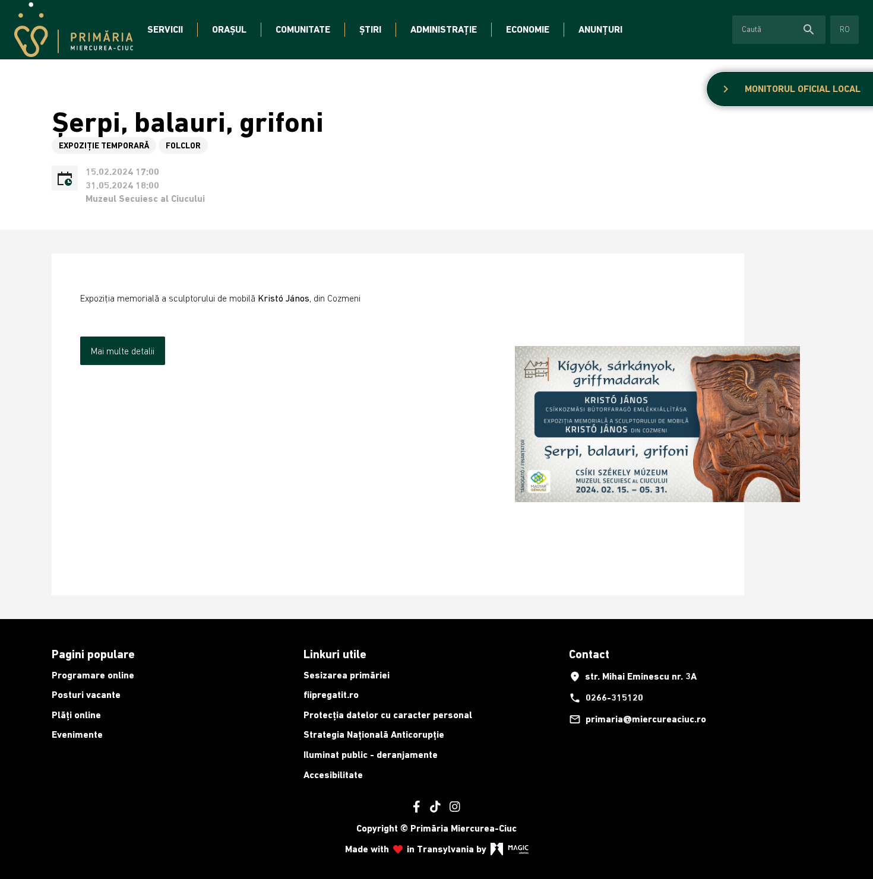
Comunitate (303, 29)
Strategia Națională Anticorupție (373, 734)
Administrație (443, 29)
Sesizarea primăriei (346, 675)
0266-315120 (606, 698)
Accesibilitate (333, 774)
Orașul (229, 29)
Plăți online (76, 715)
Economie (527, 29)
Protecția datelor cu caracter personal (387, 715)
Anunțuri (600, 29)
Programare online (93, 675)
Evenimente (77, 734)
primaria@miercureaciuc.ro (637, 719)
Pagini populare (93, 654)
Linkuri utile (334, 654)
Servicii (165, 29)
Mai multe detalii (122, 350)
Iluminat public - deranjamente (370, 754)
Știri (370, 29)
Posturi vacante (86, 694)
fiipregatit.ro (331, 694)
